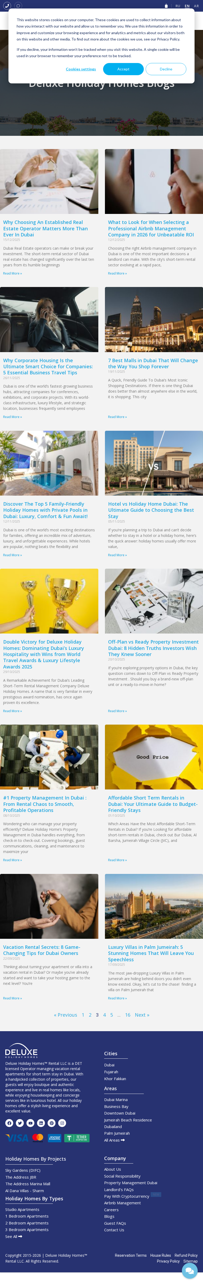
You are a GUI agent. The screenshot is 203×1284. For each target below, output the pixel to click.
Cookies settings (81, 69)
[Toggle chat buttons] (190, 1271)
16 (127, 1015)
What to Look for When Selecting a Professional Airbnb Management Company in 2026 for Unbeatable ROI (151, 228)
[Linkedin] (41, 1123)
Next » (142, 1015)
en (187, 5)
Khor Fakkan (115, 1078)
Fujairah (111, 1071)
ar (196, 5)
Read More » (12, 273)
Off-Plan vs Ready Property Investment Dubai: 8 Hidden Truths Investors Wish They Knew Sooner (153, 648)
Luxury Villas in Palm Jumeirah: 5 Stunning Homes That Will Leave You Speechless (151, 953)
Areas (110, 1088)
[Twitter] (20, 1123)
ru (178, 5)
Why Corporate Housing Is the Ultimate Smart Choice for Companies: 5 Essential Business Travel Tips (48, 366)
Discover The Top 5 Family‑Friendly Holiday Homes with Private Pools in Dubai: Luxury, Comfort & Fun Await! (45, 510)
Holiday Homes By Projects (35, 1159)
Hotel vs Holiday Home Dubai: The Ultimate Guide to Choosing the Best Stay (151, 510)
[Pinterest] (52, 1123)
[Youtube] (30, 1123)
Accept (123, 69)
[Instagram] (62, 1123)
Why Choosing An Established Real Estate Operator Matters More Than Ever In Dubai (45, 228)
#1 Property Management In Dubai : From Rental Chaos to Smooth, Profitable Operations (44, 803)
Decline (166, 69)
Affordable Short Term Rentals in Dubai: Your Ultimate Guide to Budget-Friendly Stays (153, 803)
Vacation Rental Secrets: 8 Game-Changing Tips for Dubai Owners (41, 950)
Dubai (109, 1064)
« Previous (65, 1015)
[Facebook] (9, 1123)
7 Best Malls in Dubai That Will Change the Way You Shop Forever (153, 363)
